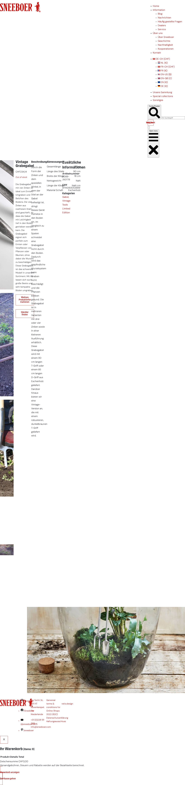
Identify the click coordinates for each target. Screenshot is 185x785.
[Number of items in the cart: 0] (149, 127)
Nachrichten (164, 18)
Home (156, 6)
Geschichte (164, 41)
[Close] (4, 740)
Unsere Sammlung (162, 92)
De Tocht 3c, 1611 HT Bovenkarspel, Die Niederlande (37, 707)
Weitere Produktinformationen (25, 299)
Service (162, 29)
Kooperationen (166, 49)
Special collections (163, 96)
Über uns (157, 33)
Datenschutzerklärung (57, 718)
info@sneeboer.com (41, 727)
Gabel (65, 197)
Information (159, 10)
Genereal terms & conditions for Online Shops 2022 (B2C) (53, 707)
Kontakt (157, 53)
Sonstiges (158, 100)
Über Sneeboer (166, 37)
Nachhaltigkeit (165, 45)
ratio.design (67, 704)
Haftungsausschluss (56, 721)
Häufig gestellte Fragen (170, 22)
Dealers (162, 25)
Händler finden (24, 313)
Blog (160, 14)
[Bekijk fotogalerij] (7, 601)
